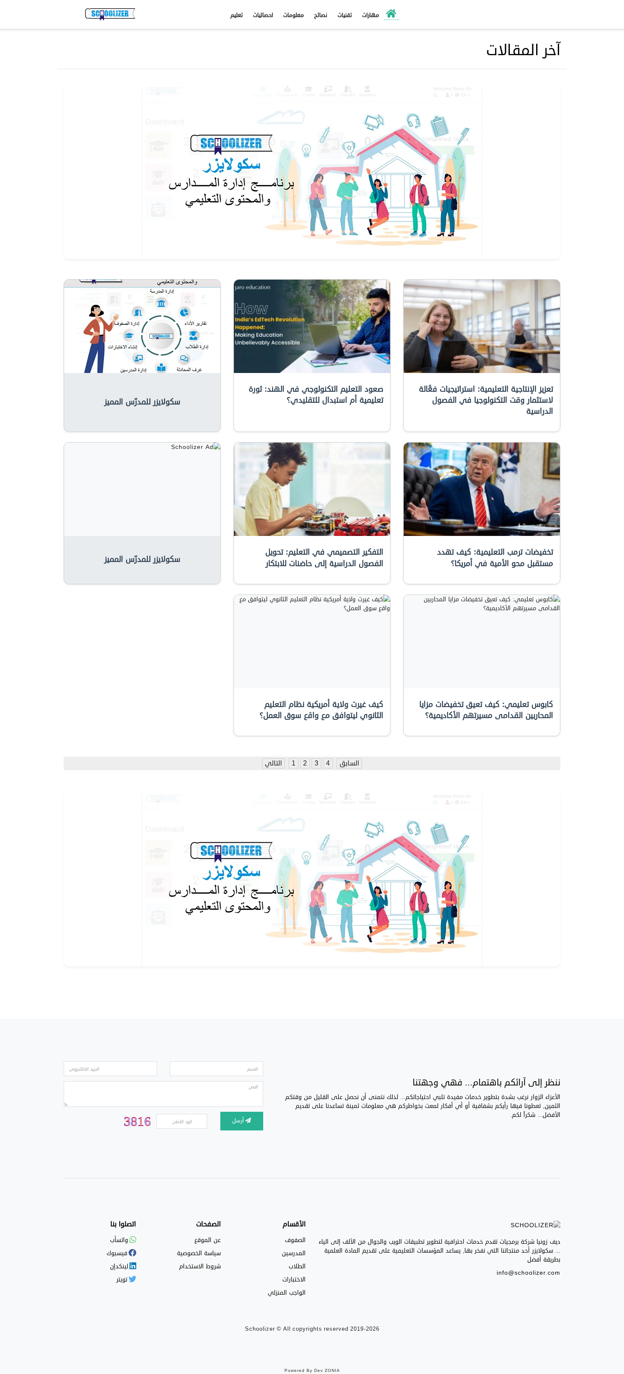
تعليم (236, 15)
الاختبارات (294, 1280)
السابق (349, 763)
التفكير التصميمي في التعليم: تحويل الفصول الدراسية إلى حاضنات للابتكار (324, 558)
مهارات (370, 15)
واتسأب (120, 1240)
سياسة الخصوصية (199, 1253)
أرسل (238, 1120)
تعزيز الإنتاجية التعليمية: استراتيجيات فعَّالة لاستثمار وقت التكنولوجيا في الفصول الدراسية (486, 400)
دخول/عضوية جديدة (518, 15)
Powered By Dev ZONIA (312, 1371)
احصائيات (263, 15)
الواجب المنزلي (287, 1293)
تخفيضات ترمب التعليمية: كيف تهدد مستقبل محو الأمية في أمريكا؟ (495, 558)
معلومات (293, 15)
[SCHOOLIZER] (535, 1227)
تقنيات (344, 15)
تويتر (122, 1280)
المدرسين (294, 1253)
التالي (273, 763)
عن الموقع (207, 1240)
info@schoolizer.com (528, 1273)
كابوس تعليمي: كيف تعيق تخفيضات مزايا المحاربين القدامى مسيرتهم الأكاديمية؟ (486, 710)
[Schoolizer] (110, 14)
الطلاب (297, 1266)
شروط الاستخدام (200, 1266)
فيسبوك (118, 1253)
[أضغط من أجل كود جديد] (138, 1121)
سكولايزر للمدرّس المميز (142, 402)
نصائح (321, 15)
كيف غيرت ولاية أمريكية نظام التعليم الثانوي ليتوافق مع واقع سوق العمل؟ (321, 710)
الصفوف (295, 1240)
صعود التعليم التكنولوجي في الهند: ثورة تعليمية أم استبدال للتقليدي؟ (316, 395)
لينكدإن (120, 1266)
